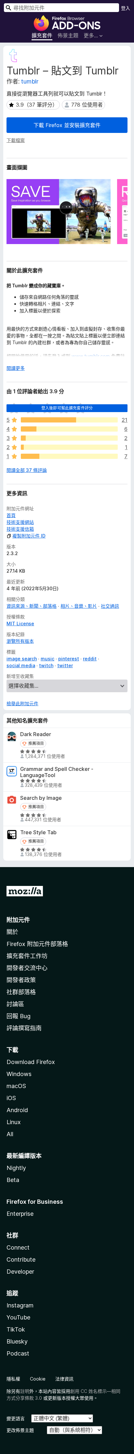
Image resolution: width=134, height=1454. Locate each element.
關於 (12, 931)
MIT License (20, 623)
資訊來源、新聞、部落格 (32, 606)
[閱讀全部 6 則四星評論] (69, 429)
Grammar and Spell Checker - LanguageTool (56, 772)
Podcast (18, 1353)
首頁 (11, 515)
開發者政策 (21, 980)
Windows (19, 1074)
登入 (125, 8)
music (47, 658)
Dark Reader (35, 734)
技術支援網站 (20, 522)
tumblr (29, 81)
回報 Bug (19, 1016)
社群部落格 (21, 992)
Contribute (21, 1259)
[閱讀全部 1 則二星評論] (69, 447)
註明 (24, 1391)
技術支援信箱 (20, 529)
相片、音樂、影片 (78, 606)
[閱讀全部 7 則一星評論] (69, 456)
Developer (20, 1271)
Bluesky (17, 1341)
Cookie (38, 1379)
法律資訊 (64, 1379)
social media (21, 665)
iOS (11, 1098)
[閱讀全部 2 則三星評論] (69, 438)
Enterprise (20, 1213)
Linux (14, 1122)
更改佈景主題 (20, 1430)
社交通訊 (110, 606)
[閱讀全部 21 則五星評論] (69, 419)
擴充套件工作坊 (27, 956)
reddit (90, 658)
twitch (46, 665)
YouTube (18, 1317)
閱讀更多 (16, 368)
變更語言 (16, 1418)
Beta (13, 1179)
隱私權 (13, 1379)
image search (22, 658)
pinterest (68, 658)
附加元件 (18, 919)
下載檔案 (16, 140)
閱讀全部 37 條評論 (27, 470)
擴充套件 (42, 35)
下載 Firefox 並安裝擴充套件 (67, 125)
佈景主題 (68, 35)
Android (17, 1110)
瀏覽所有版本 (20, 641)
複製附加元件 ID (29, 536)
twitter (65, 665)
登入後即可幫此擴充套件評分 (67, 408)
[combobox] (61, 7)
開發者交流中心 (27, 968)
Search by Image (41, 798)
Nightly (16, 1167)
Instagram (20, 1305)
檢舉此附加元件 (22, 703)
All (10, 1134)
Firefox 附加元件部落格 (37, 944)
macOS (16, 1086)
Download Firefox (31, 1061)
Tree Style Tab (38, 832)
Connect (18, 1247)
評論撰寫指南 (24, 1028)
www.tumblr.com (91, 356)
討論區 (15, 1004)
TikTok (16, 1329)
